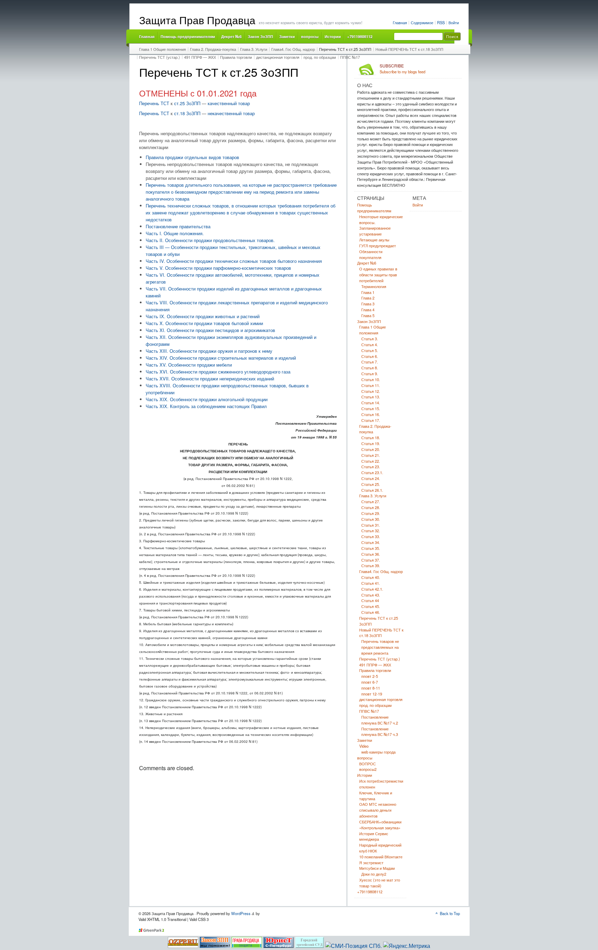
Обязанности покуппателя (370, 254)
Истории (333, 36)
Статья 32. (370, 530)
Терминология (373, 286)
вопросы (309, 36)
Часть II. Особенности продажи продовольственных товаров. (210, 240)
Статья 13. (370, 396)
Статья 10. (370, 379)
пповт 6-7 (369, 682)
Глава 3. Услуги (253, 49)
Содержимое (422, 22)
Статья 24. (370, 478)
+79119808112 (359, 36)
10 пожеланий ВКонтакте (380, 856)
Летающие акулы (374, 239)
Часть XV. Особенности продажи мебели (189, 364)
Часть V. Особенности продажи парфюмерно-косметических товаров (218, 268)
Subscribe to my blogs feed (402, 68)
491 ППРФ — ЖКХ (200, 57)
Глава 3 (367, 303)
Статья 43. (370, 595)
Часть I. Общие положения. (175, 233)
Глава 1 (367, 292)
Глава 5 (367, 315)
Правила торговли (236, 57)
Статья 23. (370, 466)
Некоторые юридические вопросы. (381, 219)
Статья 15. (370, 408)
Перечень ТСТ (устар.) (159, 57)
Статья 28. (370, 507)
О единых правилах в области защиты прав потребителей (378, 274)
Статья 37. (370, 560)
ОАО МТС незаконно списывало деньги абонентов (377, 810)
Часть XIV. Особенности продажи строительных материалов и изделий (221, 357)
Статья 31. (370, 525)
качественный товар (229, 103)
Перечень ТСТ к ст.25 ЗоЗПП (345, 49)
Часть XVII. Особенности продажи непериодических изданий (210, 378)
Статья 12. (370, 391)
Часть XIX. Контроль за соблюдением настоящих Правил (206, 406)
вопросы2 (368, 769)
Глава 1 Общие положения (162, 49)
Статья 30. (370, 519)
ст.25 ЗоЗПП (186, 103)
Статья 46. (370, 612)
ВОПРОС (367, 763)
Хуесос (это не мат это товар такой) (379, 882)
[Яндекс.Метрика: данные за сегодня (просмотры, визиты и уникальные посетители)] (406, 946)
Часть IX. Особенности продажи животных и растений (203, 316)
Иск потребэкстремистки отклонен (381, 784)
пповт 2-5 (369, 676)
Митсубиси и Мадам (377, 868)
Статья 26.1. (372, 490)
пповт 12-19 (371, 694)
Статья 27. (370, 501)
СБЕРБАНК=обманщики (380, 821)
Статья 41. (370, 583)
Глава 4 (367, 309)
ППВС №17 (350, 57)
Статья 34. (370, 542)
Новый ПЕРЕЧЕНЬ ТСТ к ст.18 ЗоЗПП (409, 49)
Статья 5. (369, 350)
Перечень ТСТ (154, 103)
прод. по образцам (319, 57)
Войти (453, 22)
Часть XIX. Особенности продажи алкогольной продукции (207, 399)
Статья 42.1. (372, 589)
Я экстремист (371, 862)
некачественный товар (231, 113)
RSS (441, 22)
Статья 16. (370, 414)
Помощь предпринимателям (188, 36)
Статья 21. (370, 455)
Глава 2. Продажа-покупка (213, 49)
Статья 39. (370, 565)
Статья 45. (370, 606)
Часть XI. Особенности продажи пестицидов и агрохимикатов (210, 330)
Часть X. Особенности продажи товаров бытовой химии (204, 323)
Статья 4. (369, 344)
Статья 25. (370, 484)
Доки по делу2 (373, 874)
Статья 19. (370, 443)
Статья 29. (370, 513)
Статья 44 (370, 600)
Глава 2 (367, 298)
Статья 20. (370, 449)
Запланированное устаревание (375, 231)
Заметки (287, 36)
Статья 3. (369, 338)
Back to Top (450, 913)
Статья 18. (370, 437)
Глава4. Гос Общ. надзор (293, 49)
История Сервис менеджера (373, 836)
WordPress (241, 913)
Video (364, 746)
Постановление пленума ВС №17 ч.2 (379, 720)
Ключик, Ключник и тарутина (375, 795)
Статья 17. (370, 420)
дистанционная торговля (277, 57)
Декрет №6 (231, 36)
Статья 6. (369, 356)
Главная (400, 22)
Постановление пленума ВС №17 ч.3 (379, 731)
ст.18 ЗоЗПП (187, 113)
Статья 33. (370, 536)
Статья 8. (369, 367)
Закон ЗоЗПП (260, 36)
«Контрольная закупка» (379, 827)
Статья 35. (370, 548)
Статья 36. (370, 554)
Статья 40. (370, 577)
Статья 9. (369, 373)
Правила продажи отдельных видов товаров (192, 157)
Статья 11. (370, 385)
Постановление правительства (178, 226)
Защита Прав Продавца (197, 19)
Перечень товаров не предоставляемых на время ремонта (380, 647)
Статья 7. (369, 362)
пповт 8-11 (370, 688)
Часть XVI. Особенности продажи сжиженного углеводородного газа (218, 371)
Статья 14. (370, 402)
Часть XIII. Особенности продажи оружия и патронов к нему (209, 351)
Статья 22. (370, 461)
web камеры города (378, 752)
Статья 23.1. (372, 472)
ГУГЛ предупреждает (377, 245)
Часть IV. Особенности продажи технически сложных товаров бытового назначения (234, 261)
